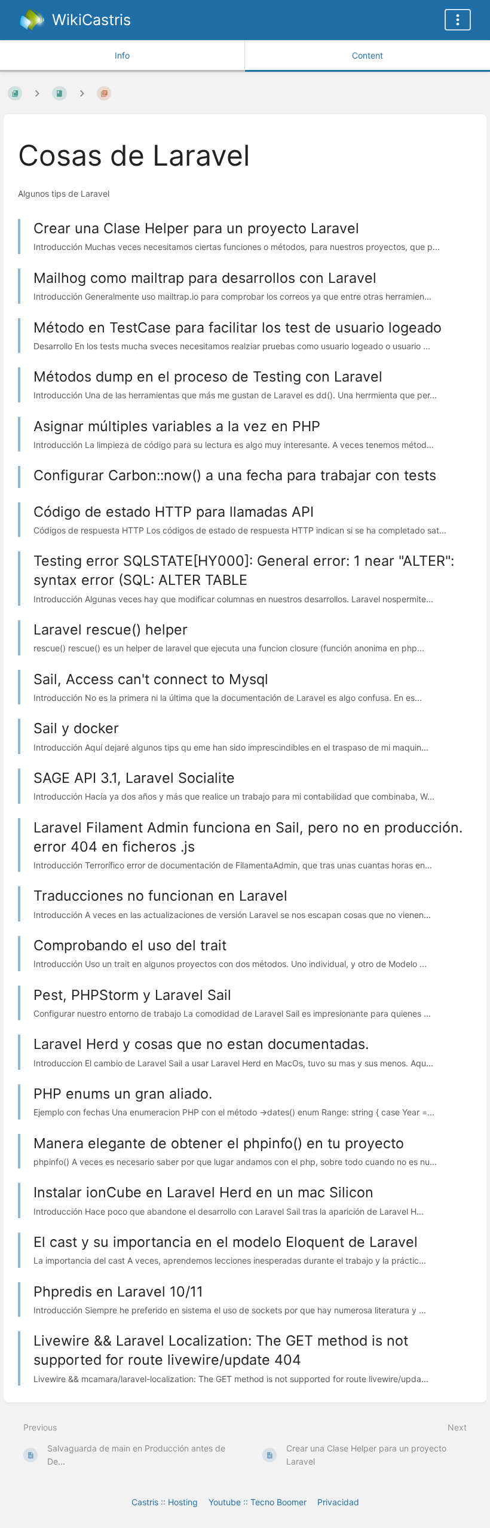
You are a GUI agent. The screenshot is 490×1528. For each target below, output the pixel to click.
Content (367, 55)
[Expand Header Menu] (458, 20)
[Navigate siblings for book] (37, 93)
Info (122, 55)
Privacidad (338, 1502)
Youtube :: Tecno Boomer (258, 1502)
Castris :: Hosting (164, 1502)
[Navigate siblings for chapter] (82, 93)
